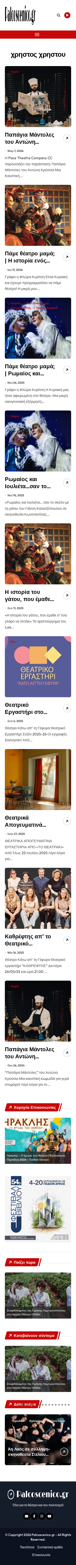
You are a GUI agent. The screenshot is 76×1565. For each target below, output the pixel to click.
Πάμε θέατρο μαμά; (37, 190)
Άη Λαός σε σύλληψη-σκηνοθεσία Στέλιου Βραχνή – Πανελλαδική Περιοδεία (29, 1456)
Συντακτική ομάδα (50, 1547)
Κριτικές (16, 190)
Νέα (13, 641)
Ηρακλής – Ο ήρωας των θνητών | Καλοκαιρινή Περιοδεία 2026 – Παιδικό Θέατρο (36, 1157)
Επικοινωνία (41, 1555)
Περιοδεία (18, 1420)
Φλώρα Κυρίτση (21, 195)
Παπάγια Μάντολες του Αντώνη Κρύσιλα (29, 1056)
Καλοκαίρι (35, 1420)
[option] (38, 1141)
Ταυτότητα (27, 1547)
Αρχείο (15, 71)
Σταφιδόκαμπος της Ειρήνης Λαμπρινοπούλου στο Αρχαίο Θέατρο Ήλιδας (36, 1312)
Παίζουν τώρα (55, 1420)
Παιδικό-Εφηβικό (47, 195)
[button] (21, 1405)
